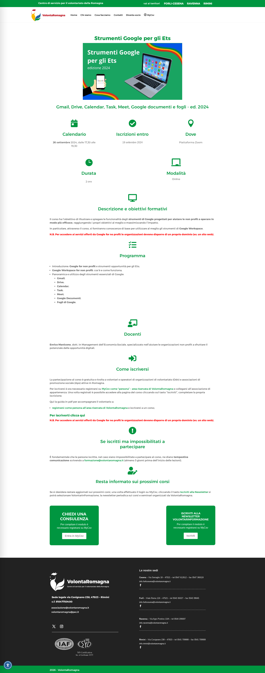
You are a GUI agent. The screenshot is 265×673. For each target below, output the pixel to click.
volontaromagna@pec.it (65, 612)
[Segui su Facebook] (140, 585)
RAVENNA (193, 3)
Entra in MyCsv (74, 535)
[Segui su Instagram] (61, 626)
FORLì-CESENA (174, 3)
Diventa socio (133, 15)
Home (74, 15)
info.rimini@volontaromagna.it (152, 643)
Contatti (118, 15)
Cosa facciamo (102, 15)
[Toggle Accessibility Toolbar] (8, 665)
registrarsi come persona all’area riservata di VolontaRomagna (90, 407)
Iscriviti (190, 535)
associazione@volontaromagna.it (70, 607)
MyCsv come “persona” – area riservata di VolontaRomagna (137, 388)
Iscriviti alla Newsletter (194, 492)
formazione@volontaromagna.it (104, 460)
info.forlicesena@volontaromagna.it (155, 581)
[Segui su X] (54, 626)
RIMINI (208, 3)
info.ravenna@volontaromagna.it (153, 623)
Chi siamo (86, 15)
